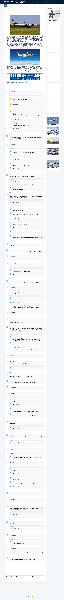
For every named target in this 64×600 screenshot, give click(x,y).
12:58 (15, 387)
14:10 (15, 462)
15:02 (18, 514)
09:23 (18, 128)
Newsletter (38, 5)
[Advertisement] (53, 37)
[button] (7, 12)
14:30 (15, 493)
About (24, 5)
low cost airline (21, 82)
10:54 (18, 218)
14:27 (18, 477)
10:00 (15, 318)
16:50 (18, 298)
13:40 (18, 155)
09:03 (15, 91)
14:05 (15, 449)
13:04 (18, 302)
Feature (17, 82)
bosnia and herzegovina (10, 82)
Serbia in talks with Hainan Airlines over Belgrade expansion (53, 145)
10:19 (18, 213)
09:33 (18, 181)
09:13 (18, 119)
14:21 (18, 159)
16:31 (18, 231)
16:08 (18, 482)
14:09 (18, 404)
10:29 (15, 355)
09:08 (19, 104)
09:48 (15, 256)
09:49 (15, 263)
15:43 (18, 541)
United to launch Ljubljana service (52, 124)
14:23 (18, 227)
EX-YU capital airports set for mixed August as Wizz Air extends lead (52, 156)
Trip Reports (32, 5)
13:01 (15, 393)
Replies (11, 95)
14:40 (18, 428)
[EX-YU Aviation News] (8, 2)
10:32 (18, 336)
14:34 (15, 499)
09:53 (15, 287)
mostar (26, 82)
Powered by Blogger (32, 596)
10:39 (18, 347)
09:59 (15, 312)
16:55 (18, 528)
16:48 (18, 168)
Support (42, 5)
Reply (10, 133)
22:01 (18, 486)
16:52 (18, 442)
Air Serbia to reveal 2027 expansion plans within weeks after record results (53, 168)
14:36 (15, 506)
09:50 (15, 281)
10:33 (18, 343)
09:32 (18, 202)
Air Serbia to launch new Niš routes (52, 134)
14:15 (18, 408)
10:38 (15, 361)
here (42, 577)
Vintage (27, 5)
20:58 (15, 548)
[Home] (5, 5)
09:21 (15, 144)
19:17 (15, 535)
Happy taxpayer (15, 104)
